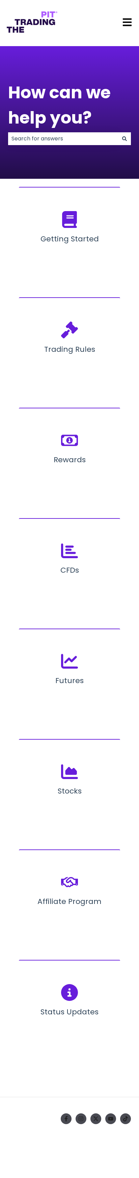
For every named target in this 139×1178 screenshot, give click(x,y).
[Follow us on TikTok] (125, 1118)
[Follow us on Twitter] (95, 1118)
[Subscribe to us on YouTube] (110, 1118)
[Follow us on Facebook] (66, 1118)
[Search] (124, 138)
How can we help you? (59, 105)
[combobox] (63, 138)
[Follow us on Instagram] (81, 1118)
